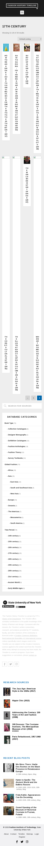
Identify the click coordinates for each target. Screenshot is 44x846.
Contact (13, 834)
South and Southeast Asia (21, 488)
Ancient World (14, 582)
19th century (13, 565)
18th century (13, 559)
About (6, 834)
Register (22, 837)
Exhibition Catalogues (17, 441)
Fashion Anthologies (16, 446)
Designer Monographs (17, 435)
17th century (13, 553)
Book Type (9, 423)
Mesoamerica (15, 517)
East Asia (14, 482)
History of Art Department (11, 619)
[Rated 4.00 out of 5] (6, 47)
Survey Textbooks (15, 458)
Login (36, 834)
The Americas (13, 511)
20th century (13, 571)
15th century (13, 541)
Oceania (11, 506)
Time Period (9, 530)
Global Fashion (11, 464)
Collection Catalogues (17, 429)
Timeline (21, 834)
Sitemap (29, 834)
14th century (13, 536)
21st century (13, 577)
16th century (13, 547)
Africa (10, 470)
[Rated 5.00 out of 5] (27, 47)
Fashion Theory (14, 452)
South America (16, 523)
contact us (32, 655)
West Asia (14, 494)
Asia (10, 476)
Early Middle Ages (15, 588)
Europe (11, 500)
